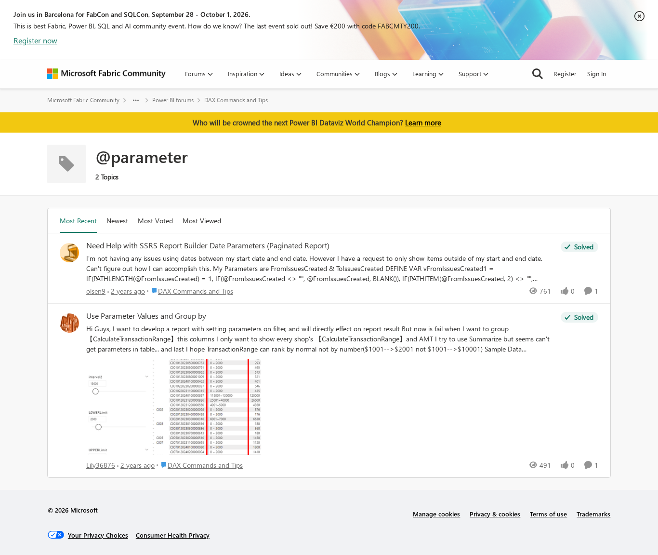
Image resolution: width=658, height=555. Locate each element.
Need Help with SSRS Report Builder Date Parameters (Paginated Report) (207, 245)
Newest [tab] (117, 220)
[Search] (537, 74)
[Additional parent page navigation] (136, 100)
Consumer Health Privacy (173, 535)
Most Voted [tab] (155, 220)
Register (565, 73)
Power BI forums (173, 100)
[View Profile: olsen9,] (69, 252)
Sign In (596, 73)
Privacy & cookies (495, 514)
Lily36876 (100, 465)
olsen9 (95, 291)
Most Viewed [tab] (202, 220)
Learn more (423, 122)
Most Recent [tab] (78, 220)
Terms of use (548, 514)
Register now (35, 40)
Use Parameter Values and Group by (146, 316)
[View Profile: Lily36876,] (69, 323)
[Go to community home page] (106, 73)
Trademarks (593, 514)
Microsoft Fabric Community (83, 100)
